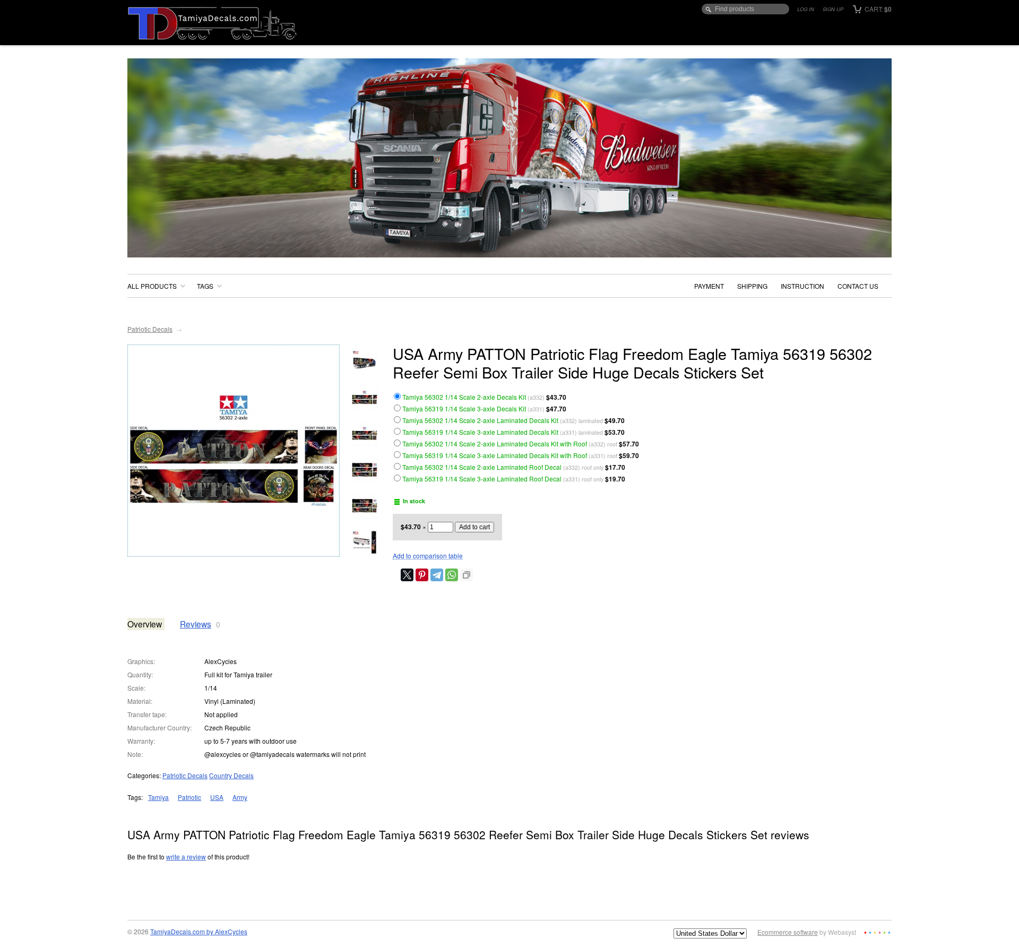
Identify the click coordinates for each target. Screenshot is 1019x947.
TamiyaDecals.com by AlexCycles (198, 931)
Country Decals (231, 775)
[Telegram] (436, 575)
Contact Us (857, 285)
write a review (186, 856)
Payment (709, 285)
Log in (805, 9)
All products (152, 285)
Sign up (833, 9)
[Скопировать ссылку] (466, 575)
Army (239, 797)
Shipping (752, 285)
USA (216, 797)
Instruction (802, 285)
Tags (205, 285)
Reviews (195, 624)
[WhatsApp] (451, 575)
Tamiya (158, 797)
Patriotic (189, 797)
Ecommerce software (787, 931)
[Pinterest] (422, 575)
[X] (407, 575)
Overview (144, 624)
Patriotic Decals (149, 328)
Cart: (877, 8)
